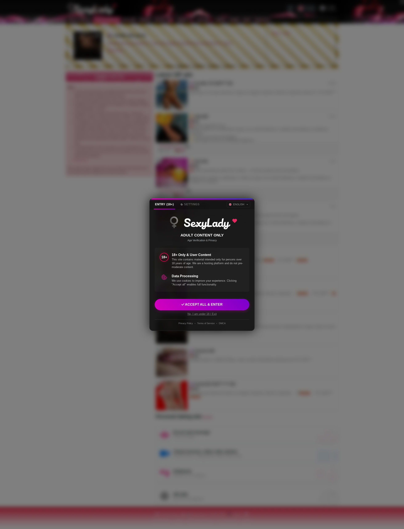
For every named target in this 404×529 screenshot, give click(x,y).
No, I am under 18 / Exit (202, 313)
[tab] (164, 204)
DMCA (222, 323)
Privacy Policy (185, 323)
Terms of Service (206, 323)
